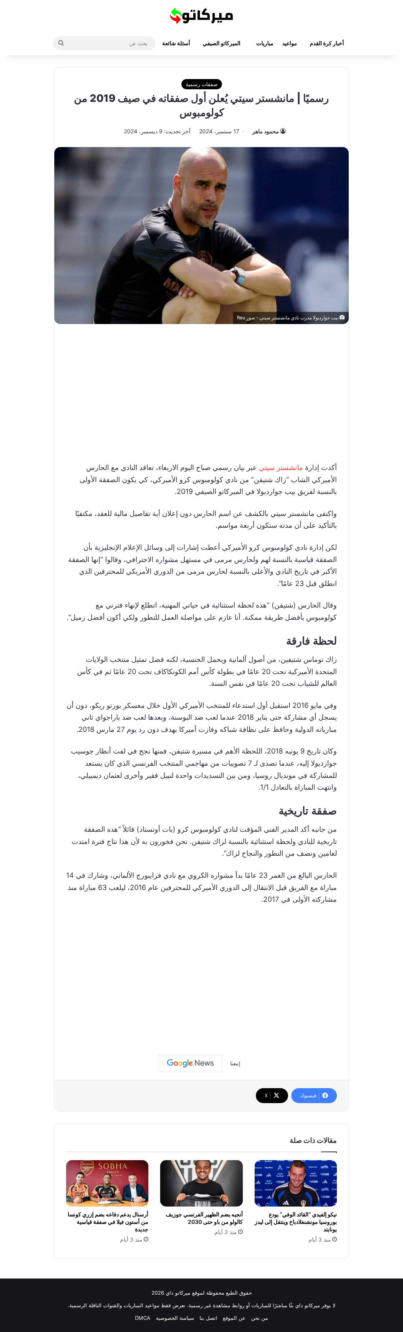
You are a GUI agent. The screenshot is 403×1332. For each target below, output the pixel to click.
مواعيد (289, 43)
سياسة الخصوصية (175, 1318)
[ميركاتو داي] (201, 16)
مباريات (265, 43)
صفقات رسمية (202, 84)
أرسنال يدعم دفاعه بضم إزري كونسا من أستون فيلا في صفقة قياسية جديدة (108, 1222)
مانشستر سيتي (281, 467)
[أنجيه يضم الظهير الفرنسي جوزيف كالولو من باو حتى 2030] (201, 1183)
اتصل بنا (208, 1318)
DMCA (142, 1318)
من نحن (259, 1318)
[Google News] (190, 1063)
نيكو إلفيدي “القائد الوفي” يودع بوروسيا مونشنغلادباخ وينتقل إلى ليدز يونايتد (296, 1222)
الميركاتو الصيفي (221, 43)
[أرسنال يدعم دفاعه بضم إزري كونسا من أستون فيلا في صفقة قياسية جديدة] (107, 1183)
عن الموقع (234, 1318)
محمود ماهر (265, 131)
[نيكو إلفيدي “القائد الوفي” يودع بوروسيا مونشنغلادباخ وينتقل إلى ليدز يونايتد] (296, 1183)
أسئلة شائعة (176, 43)
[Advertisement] (201, 391)
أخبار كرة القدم (327, 43)
